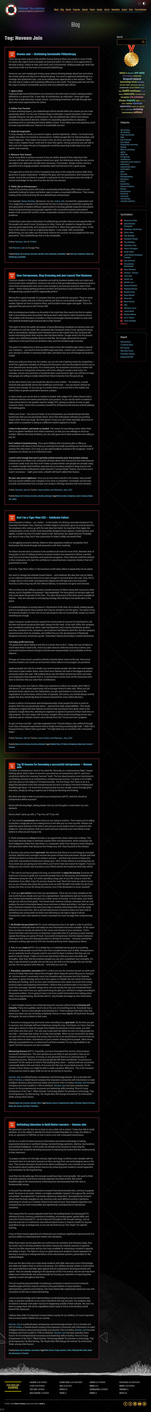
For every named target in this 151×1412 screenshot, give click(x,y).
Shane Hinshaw (130, 285)
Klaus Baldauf (130, 269)
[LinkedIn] (135, 1404)
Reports (85, 9)
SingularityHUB (126, 357)
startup (14, 499)
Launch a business (82, 496)
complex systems (127, 201)
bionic (123, 181)
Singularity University (129, 145)
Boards (68, 9)
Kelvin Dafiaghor (131, 248)
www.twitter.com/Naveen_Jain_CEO (55, 490)
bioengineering (126, 176)
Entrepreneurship (63, 1103)
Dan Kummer (129, 261)
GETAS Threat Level (13, 1387)
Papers (92, 9)
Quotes (124, 9)
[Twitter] (130, 1404)
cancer (128, 85)
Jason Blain (129, 311)
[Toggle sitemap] (139, 3)
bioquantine (137, 76)
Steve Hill (128, 298)
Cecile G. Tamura (131, 273)
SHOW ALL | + (124, 323)
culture (139, 85)
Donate (99, 9)
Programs (76, 9)
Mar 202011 (12, 276)
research (134, 107)
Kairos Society (28, 201)
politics (124, 104)
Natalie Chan (129, 292)
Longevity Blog (126, 345)
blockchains (125, 191)
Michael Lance (130, 308)
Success (88, 744)
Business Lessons (51, 1103)
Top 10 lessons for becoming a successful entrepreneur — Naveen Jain (54, 766)
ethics (47, 254)
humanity (143, 91)
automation (125, 169)
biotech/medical (127, 186)
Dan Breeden (129, 236)
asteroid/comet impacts (130, 162)
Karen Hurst (129, 252)
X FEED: (32, 1386)
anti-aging (140, 73)
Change (57, 1350)
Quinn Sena (129, 232)
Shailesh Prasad (131, 239)
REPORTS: (62, 1389)
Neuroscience (16, 1353)
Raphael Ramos (130, 289)
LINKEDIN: (92, 1382)
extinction (131, 88)
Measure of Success (88, 1103)
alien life (124, 154)
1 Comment (25, 1353)
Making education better (79, 1350)
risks (137, 106)
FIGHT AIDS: (33, 1389)
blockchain (141, 82)
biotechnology (125, 82)
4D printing (125, 132)
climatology (125, 199)
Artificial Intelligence (128, 76)
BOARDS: (122, 1386)
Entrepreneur (81, 254)
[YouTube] (140, 1404)
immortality (129, 94)
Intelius (18, 1080)
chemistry (124, 196)
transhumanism (127, 113)
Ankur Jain (60, 201)
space (123, 109)
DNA (122, 137)
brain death (122, 85)
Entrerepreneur (72, 744)
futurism (142, 88)
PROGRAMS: (123, 1389)
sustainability (61, 254)
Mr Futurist (125, 348)
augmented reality (127, 167)
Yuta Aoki (128, 276)
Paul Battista (129, 242)
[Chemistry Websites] (131, 56)
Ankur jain (73, 254)
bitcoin (134, 82)
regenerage (137, 103)
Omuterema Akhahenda (129, 265)
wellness (138, 112)
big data (123, 174)
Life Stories (78, 1103)
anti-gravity (125, 157)
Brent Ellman (129, 301)
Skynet (123, 147)
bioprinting (124, 184)
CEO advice (64, 744)
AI (126, 73)
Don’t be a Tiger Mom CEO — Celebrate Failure (43, 517)
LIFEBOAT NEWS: (65, 1382)
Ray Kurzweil (125, 140)
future (137, 88)
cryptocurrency (134, 85)
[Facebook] (125, 1404)
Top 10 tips (26, 1106)
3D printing (125, 130)
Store (131, 9)
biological (124, 179)
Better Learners (49, 1350)
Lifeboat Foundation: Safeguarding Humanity (25, 9)
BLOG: (61, 1386)
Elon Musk (124, 142)
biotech (137, 79)
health (125, 91)
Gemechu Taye (130, 245)
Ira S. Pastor (129, 318)
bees (122, 172)
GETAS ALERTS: (123, 1382)
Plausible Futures (127, 354)
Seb (125, 305)
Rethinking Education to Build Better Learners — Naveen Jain (51, 1124)
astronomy (124, 164)
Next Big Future (126, 351)
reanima (129, 103)
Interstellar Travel (140, 94)
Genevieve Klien (130, 220)
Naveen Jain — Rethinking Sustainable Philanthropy (46, 54)
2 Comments (34, 1106)
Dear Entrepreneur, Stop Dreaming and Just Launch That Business (54, 275)
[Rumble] (144, 1404)
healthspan (135, 91)
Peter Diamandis (127, 135)
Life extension (136, 97)
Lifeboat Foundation (19, 1403)
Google (120, 91)
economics (34, 254)
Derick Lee (128, 279)
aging (122, 73)
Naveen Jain (21, 241)
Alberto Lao (129, 282)
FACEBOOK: (33, 1382)
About (56, 9)
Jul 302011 (12, 54)
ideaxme (121, 94)
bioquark (128, 79)
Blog (62, 9)
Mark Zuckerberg (127, 149)
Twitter (33, 241)
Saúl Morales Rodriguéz (129, 225)
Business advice (62, 496)
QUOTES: (121, 1393)
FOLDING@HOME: (95, 1389)
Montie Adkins (130, 314)
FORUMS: (92, 1393)
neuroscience (35, 1350)
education (41, 254)
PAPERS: (62, 1393)
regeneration (125, 106)
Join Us (107, 9)
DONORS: (92, 1386)
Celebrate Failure (55, 744)
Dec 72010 (12, 766)
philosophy (53, 254)
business (27, 254)
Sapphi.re (42, 1403)
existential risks (124, 88)
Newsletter (115, 9)
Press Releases (140, 9)
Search (143, 42)
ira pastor (125, 97)
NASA (137, 101)
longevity (131, 100)
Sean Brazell (129, 295)
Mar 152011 (12, 518)
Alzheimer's (130, 73)
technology (138, 109)
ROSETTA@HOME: (35, 1393)
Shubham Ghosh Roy (133, 229)
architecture (125, 159)
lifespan (122, 100)
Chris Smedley (130, 321)
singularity (141, 107)
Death (143, 85)
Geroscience (125, 342)
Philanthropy (13, 257)
